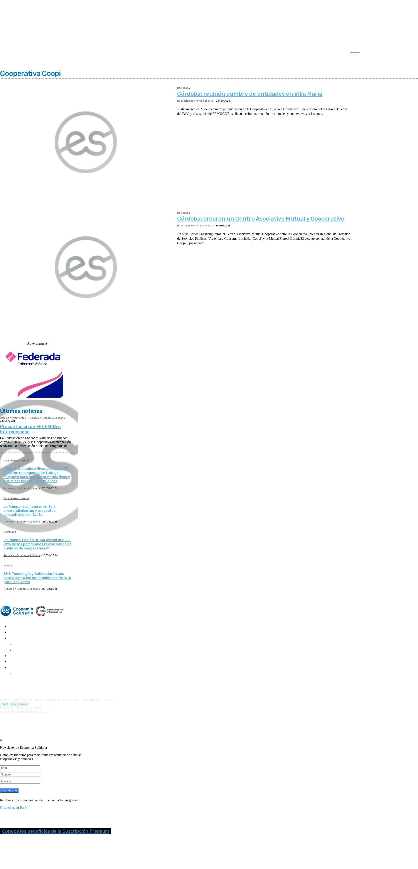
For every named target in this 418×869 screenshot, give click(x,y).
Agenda (8, 565)
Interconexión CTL (254, 719)
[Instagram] (382, 51)
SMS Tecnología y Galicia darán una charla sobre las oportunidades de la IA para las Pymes (37, 578)
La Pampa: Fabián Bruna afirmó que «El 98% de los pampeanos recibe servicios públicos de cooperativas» (37, 544)
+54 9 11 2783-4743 (14, 704)
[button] (359, 51)
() (189, 719)
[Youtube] (409, 51)
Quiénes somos (9, 681)
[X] (400, 51)
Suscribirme (9, 790)
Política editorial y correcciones (19, 684)
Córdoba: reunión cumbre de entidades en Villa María (249, 93)
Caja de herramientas (13, 418)
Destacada (183, 88)
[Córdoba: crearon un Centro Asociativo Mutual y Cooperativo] (86, 268)
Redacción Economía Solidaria (195, 100)
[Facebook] (373, 51)
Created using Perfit (13, 807)
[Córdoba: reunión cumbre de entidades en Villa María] (86, 143)
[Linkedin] (391, 51)
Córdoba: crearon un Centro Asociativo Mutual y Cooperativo (260, 218)
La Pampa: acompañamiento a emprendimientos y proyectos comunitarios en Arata (29, 510)
